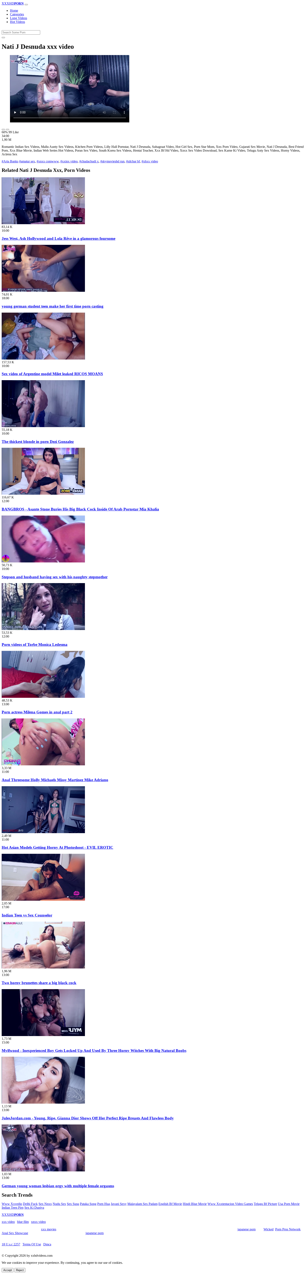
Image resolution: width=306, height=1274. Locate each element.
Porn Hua (103, 1204)
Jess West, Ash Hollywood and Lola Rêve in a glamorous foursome (58, 238)
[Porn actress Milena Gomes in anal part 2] (43, 696)
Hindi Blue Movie (195, 1204)
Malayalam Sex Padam (142, 1204)
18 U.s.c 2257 (11, 1244)
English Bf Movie (170, 1204)
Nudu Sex (59, 1204)
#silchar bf (133, 161)
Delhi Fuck (30, 1204)
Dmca (47, 1244)
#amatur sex (27, 161)
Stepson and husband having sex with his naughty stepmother (55, 577)
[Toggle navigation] (26, 4)
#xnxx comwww (48, 161)
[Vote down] (7, 129)
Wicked (269, 1229)
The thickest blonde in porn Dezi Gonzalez (38, 441)
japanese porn (247, 1229)
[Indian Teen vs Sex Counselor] (43, 899)
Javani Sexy (119, 1204)
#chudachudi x (89, 161)
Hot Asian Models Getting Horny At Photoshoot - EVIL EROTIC (57, 847)
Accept (7, 1270)
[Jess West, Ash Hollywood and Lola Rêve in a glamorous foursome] (43, 223)
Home (14, 10)
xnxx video (38, 1222)
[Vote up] (3, 129)
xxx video (8, 1222)
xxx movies (48, 1229)
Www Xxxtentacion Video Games (230, 1204)
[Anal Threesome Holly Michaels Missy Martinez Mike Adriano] (43, 764)
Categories (17, 14)
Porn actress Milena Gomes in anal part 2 (37, 712)
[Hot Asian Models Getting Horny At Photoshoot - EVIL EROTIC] (43, 832)
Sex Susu (73, 1204)
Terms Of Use (31, 1244)
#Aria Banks (10, 161)
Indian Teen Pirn (13, 1207)
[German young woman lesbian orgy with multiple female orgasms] (43, 1170)
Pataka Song (88, 1204)
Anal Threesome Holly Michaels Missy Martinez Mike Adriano (55, 780)
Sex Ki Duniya (34, 1207)
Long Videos (18, 18)
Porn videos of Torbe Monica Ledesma (34, 644)
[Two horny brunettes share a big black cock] (43, 967)
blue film (23, 1222)
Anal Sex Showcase (15, 1233)
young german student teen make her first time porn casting (52, 306)
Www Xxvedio (12, 1204)
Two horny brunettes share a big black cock (39, 983)
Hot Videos (17, 22)
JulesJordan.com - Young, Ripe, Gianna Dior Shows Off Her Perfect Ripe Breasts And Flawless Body (88, 1118)
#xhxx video (150, 161)
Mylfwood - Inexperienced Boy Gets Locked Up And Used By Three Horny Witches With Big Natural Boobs (94, 1050)
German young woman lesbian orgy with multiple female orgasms (58, 1186)
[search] (3, 37)
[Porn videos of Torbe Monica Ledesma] (43, 629)
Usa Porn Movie (289, 1204)
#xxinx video (69, 161)
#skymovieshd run (112, 161)
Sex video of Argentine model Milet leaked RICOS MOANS (52, 374)
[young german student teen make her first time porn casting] (43, 290)
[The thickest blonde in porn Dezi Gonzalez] (43, 426)
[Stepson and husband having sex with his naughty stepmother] (43, 561)
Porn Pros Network (288, 1229)
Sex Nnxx (45, 1204)
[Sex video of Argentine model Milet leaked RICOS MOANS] (43, 358)
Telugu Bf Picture (265, 1204)
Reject (20, 1270)
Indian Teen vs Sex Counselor (27, 915)
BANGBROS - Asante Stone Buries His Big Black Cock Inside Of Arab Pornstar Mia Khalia (80, 509)
